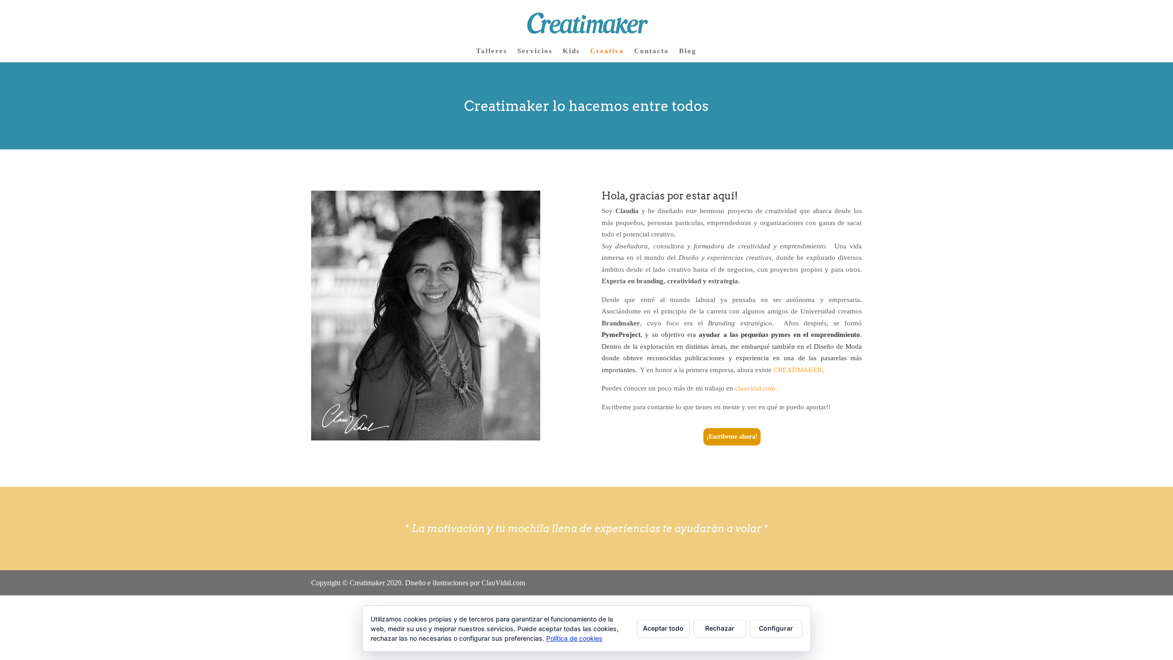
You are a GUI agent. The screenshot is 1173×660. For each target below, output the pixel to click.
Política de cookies (574, 638)
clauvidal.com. (756, 388)
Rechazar (719, 628)
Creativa (607, 51)
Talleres (491, 51)
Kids (571, 51)
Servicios (535, 51)
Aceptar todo (663, 628)
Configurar (776, 628)
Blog (687, 51)
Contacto (651, 51)
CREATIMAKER (797, 370)
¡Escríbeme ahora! (732, 436)
